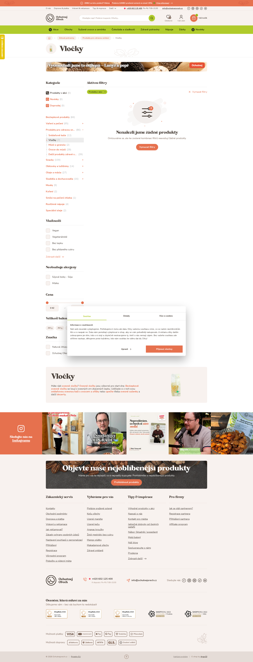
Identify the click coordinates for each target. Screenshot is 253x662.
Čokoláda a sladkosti (123, 29)
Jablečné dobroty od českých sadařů (143, 525)
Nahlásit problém (180, 657)
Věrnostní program (56, 556)
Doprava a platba (55, 519)
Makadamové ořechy (98, 545)
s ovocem (84, 391)
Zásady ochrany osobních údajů (62, 535)
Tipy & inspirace (99, 8)
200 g (50, 328)
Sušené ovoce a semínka (92, 29)
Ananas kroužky (95, 529)
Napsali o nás (135, 514)
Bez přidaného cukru (63, 249)
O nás (48, 8)
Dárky (182, 29)
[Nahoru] (126, 656)
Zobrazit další (53, 256)
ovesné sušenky (129, 391)
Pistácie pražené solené (99, 508)
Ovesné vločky (87, 385)
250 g (59, 328)
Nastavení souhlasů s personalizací (64, 540)
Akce (56, 29)
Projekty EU (76, 657)
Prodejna (133, 553)
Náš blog (133, 542)
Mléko (55, 283)
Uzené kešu (93, 524)
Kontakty (50, 508)
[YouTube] (197, 8)
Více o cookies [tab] (166, 316)
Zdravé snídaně (95, 550)
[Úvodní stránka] (57, 18)
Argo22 (204, 657)
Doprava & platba (61, 8)
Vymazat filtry (199, 91)
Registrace (51, 550)
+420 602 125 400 (134, 8)
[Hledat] (152, 18)
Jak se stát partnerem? (181, 508)
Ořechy (68, 29)
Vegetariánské (59, 236)
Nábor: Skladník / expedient (143, 532)
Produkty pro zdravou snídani (96, 38)
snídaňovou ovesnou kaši (65, 391)
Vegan (55, 230)
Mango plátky (94, 540)
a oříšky (95, 391)
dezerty (61, 394)
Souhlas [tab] (87, 316)
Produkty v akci (95, 92)
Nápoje (169, 29)
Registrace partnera (179, 514)
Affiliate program (178, 524)
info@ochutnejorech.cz (172, 8)
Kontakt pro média (138, 519)
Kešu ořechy (93, 514)
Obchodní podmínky (56, 514)
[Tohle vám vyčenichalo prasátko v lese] (126, 66)
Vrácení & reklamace (80, 8)
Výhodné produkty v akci (141, 508)
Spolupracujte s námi (139, 548)
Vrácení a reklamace (56, 524)
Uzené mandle (95, 519)
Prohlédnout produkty (126, 482)
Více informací (162, 3)
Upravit (124, 349)
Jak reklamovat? (54, 529)
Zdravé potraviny (150, 29)
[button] (83, 123)
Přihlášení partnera (179, 519)
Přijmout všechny (164, 349)
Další (111, 8)
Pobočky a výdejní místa (58, 561)
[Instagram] (192, 8)
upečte (110, 391)
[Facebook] (188, 8)
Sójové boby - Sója (62, 276)
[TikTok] (201, 8)
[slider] (47, 302)
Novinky (200, 29)
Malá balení (134, 537)
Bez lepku (57, 243)
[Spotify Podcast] (205, 8)
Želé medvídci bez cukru (100, 535)
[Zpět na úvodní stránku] (49, 38)
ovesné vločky (70, 385)
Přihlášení (51, 545)
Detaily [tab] (126, 316)
